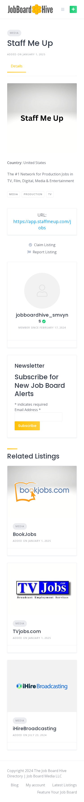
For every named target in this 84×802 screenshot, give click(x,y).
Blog (15, 785)
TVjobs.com (27, 631)
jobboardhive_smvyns (42, 318)
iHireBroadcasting (34, 728)
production (33, 194)
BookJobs (24, 534)
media (13, 194)
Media (14, 32)
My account (35, 785)
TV (50, 194)
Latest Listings (64, 785)
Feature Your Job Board (57, 792)
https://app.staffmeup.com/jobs (42, 224)
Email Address (28, 409)
